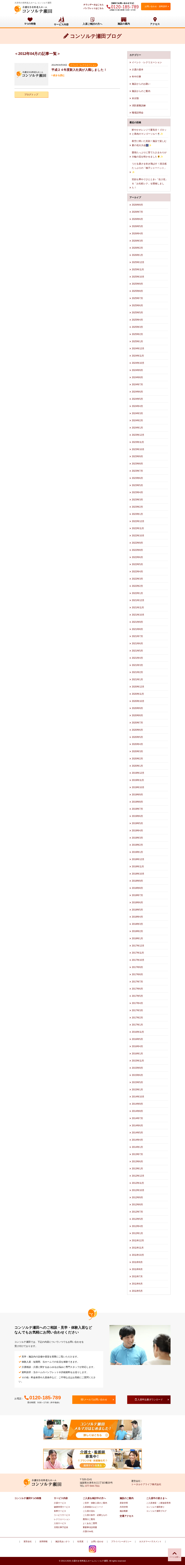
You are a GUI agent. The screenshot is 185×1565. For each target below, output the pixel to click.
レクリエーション (62, 1519)
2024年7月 (137, 384)
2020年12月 (138, 686)
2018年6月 (137, 902)
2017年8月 (137, 974)
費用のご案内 (89, 1519)
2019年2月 (137, 845)
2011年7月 (137, 1276)
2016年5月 (137, 1039)
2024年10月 (138, 363)
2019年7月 (137, 809)
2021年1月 (137, 679)
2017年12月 (138, 945)
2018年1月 (137, 938)
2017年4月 (137, 1003)
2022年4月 (137, 571)
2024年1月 (137, 427)
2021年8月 (137, 629)
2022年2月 (137, 586)
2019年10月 (138, 787)
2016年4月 (137, 1046)
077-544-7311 (92, 1486)
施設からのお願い (141, 84)
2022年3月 (137, 579)
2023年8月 (137, 463)
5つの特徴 (30, 23)
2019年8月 (137, 802)
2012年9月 (137, 1197)
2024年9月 (137, 370)
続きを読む (59, 75)
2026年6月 (137, 219)
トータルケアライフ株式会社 (146, 1484)
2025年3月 (137, 327)
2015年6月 (137, 1075)
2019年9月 (137, 794)
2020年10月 (138, 701)
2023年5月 (137, 485)
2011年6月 (137, 1283)
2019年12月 (138, 773)
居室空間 (124, 1503)
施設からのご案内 (141, 91)
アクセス (155, 24)
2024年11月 (138, 355)
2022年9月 (137, 543)
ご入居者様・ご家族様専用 (158, 1503)
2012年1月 (137, 1233)
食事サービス (60, 1511)
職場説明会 (137, 112)
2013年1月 (137, 1168)
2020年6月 (137, 730)
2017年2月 (137, 1017)
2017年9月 (137, 967)
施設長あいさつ (62, 1541)
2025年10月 (138, 276)
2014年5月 (137, 1132)
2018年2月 (137, 931)
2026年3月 (137, 241)
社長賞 (80, 1541)
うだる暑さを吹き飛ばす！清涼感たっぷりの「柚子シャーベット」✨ (149, 168)
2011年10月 (138, 1255)
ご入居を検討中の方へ (94, 1498)
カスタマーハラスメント (150, 1541)
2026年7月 (137, 212)
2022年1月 (137, 593)
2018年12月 (138, 859)
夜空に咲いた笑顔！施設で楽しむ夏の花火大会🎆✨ (149, 143)
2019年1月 (137, 852)
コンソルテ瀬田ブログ (156, 1511)
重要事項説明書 (90, 1527)
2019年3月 (137, 838)
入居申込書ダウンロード (150, 1399)
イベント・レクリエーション (83, 65)
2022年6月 (137, 557)
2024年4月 (137, 406)
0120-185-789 (45, 1397)
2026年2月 (137, 248)
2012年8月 (137, 1204)
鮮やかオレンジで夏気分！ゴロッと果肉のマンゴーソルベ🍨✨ (149, 132)
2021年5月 (137, 650)
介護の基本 (137, 69)
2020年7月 (137, 722)
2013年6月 (137, 1161)
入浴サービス (60, 1523)
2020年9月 (137, 708)
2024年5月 (137, 399)
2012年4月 (137, 1226)
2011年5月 (137, 1291)
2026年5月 (137, 226)
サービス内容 (61, 24)
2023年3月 (137, 499)
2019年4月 (137, 830)
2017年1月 (137, 1024)
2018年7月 (137, 895)
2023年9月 (137, 456)
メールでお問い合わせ (95, 1399)
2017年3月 (137, 1010)
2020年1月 (137, 766)
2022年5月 (137, 564)
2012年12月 (138, 1176)
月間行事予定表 (61, 1527)
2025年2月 (137, 334)
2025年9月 (137, 284)
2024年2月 (137, 420)
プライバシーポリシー (121, 1541)
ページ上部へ (174, 1557)
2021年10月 (138, 614)
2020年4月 (137, 744)
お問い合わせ (97, 1541)
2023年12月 (138, 435)
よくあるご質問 (90, 1523)
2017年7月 (137, 981)
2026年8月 (137, 205)
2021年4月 (137, 658)
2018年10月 (138, 873)
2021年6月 (137, 643)
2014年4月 (137, 1140)
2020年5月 (137, 737)
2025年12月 (138, 262)
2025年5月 (137, 312)
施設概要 (124, 1511)
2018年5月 (137, 909)
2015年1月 (137, 1089)
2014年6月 (137, 1125)
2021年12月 (138, 600)
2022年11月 (138, 528)
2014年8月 (137, 1111)
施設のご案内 (127, 1498)
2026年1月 (137, 255)
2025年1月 (137, 341)
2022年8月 (137, 550)
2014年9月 (137, 1104)
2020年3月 (137, 751)
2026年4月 (137, 233)
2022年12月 (138, 521)
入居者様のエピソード (93, 1507)
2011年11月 (138, 1247)
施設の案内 (124, 23)
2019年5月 (137, 823)
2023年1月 (137, 514)
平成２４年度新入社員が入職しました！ (79, 69)
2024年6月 (137, 391)
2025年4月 (137, 320)
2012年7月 (137, 1212)
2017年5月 (137, 996)
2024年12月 (138, 348)
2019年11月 (138, 780)
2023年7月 (137, 471)
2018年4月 (137, 917)
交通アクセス (127, 1516)
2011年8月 (137, 1269)
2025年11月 (138, 269)
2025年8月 (137, 291)
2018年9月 (137, 881)
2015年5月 (137, 1082)
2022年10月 (138, 535)
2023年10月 (138, 449)
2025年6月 (137, 305)
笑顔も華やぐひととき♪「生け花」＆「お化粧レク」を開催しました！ (150, 183)
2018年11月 (138, 866)
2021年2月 (137, 672)
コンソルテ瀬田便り (155, 1507)
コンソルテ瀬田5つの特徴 (27, 1498)
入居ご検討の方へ (92, 24)
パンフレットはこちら (93, 8)
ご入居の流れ (89, 1511)
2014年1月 (137, 1147)
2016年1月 (137, 1053)
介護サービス (60, 1503)
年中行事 (136, 76)
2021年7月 (137, 636)
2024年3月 (137, 413)
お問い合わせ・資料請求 (156, 6)
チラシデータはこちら (93, 4)
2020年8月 (137, 715)
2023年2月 (137, 507)
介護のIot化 (88, 1531)
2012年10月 (138, 1190)
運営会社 (28, 1541)
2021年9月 (137, 622)
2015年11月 (138, 1060)
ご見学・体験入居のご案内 (95, 1503)
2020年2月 (137, 758)
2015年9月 (137, 1068)
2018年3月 (137, 924)
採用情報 (43, 1541)
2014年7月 (137, 1118)
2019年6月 (137, 816)
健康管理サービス (62, 1507)
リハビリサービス (62, 1515)
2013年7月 (137, 1154)
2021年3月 (137, 665)
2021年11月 (138, 607)
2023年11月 (138, 442)
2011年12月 (138, 1240)
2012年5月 (137, 1219)
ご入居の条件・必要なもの (95, 1515)
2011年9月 (137, 1262)
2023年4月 (137, 492)
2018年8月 (137, 888)
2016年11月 (138, 1032)
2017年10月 (138, 960)
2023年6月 (137, 478)
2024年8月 (137, 377)
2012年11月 (138, 1183)
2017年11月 (138, 953)
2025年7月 (137, 298)
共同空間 (124, 1507)
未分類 (135, 98)
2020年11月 (138, 694)
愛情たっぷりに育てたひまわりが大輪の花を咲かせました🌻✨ (149, 154)
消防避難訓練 (139, 105)
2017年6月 (137, 988)
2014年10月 (138, 1096)
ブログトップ (31, 94)
